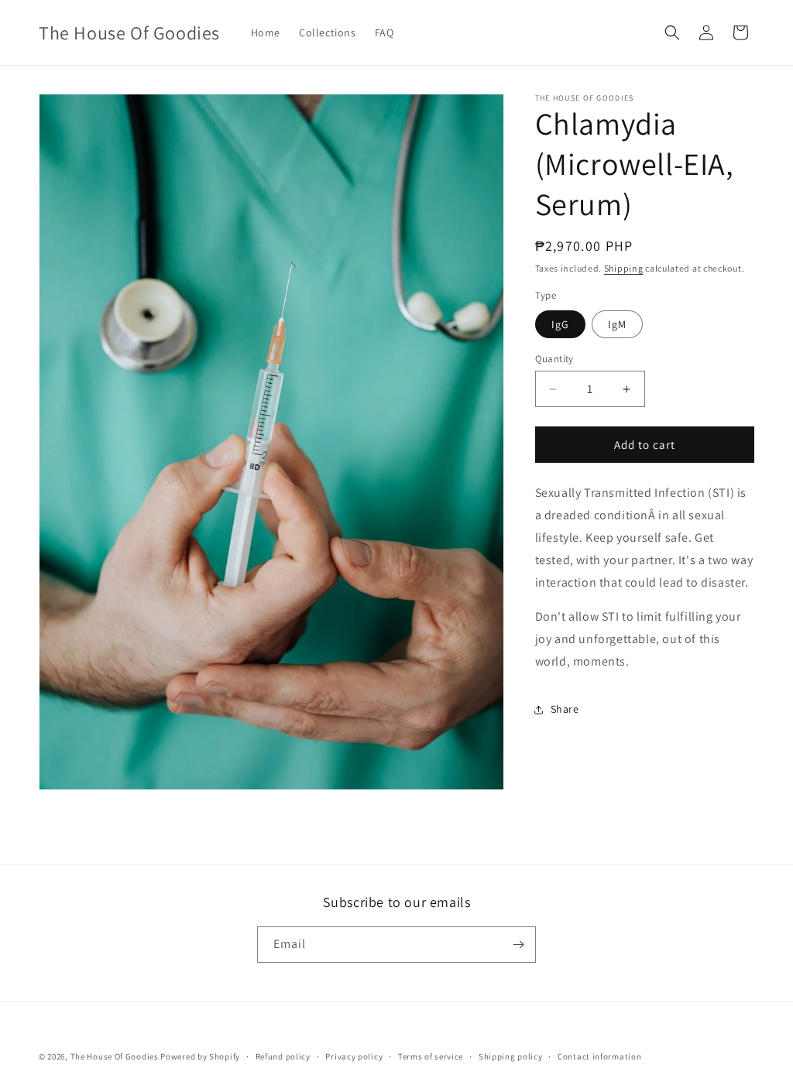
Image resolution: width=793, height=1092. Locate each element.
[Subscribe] (518, 944)
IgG (560, 324)
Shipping (624, 268)
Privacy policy (354, 1056)
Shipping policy (511, 1056)
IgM (617, 324)
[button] (672, 32)
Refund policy (283, 1056)
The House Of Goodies (114, 1056)
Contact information (599, 1056)
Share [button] (565, 709)
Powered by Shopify (200, 1056)
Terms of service (430, 1056)
